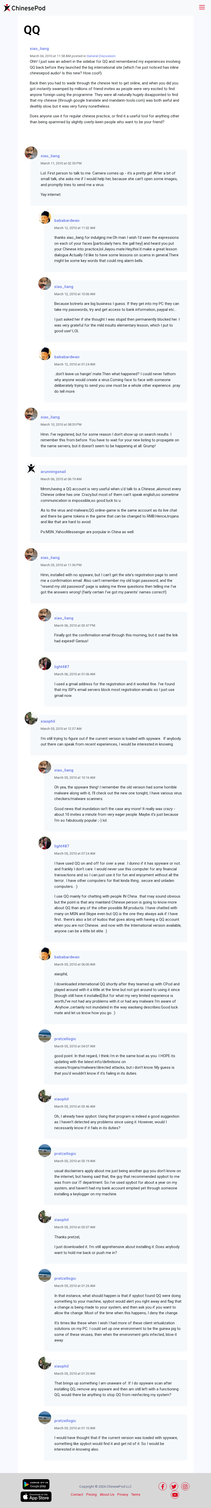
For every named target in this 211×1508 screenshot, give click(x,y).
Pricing (91, 1494)
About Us (107, 1494)
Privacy (122, 1494)
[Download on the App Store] (36, 1497)
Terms (135, 1494)
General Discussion (101, 56)
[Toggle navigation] (202, 8)
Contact (77, 1494)
